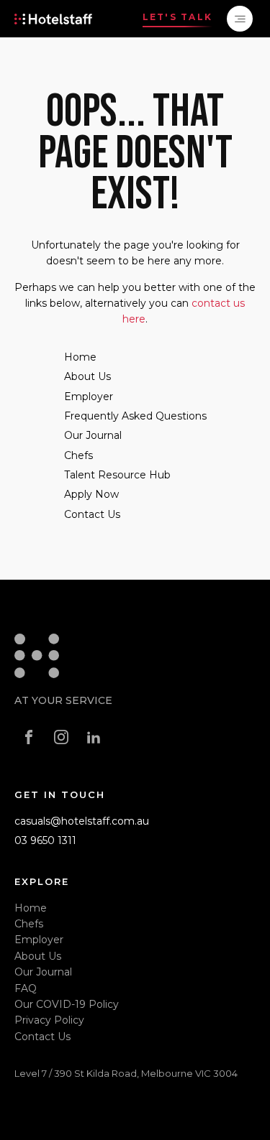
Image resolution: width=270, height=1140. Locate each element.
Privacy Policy (49, 1020)
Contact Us (92, 514)
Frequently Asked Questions (135, 415)
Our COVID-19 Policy (66, 1004)
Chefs (78, 455)
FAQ (25, 988)
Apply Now (91, 494)
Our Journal (93, 435)
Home (80, 357)
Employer (88, 396)
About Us (87, 376)
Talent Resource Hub (117, 474)
